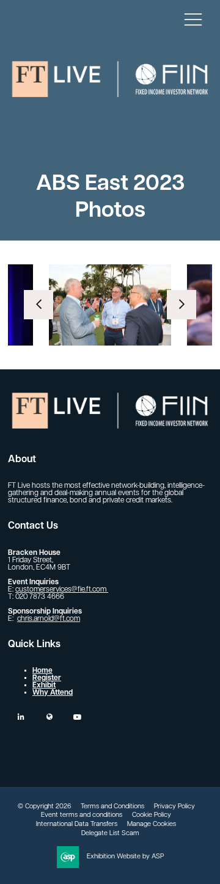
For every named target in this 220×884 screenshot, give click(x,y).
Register (46, 678)
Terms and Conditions (112, 806)
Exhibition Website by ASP (125, 856)
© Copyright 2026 (44, 806)
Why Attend (52, 693)
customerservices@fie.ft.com (61, 589)
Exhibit (44, 685)
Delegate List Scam (110, 833)
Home (42, 671)
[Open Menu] (193, 19)
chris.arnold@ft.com (48, 619)
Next (181, 304)
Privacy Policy (174, 806)
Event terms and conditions (81, 815)
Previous (38, 304)
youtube (77, 717)
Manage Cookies (151, 824)
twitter (49, 717)
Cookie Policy (151, 815)
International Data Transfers (76, 824)
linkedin (21, 717)
